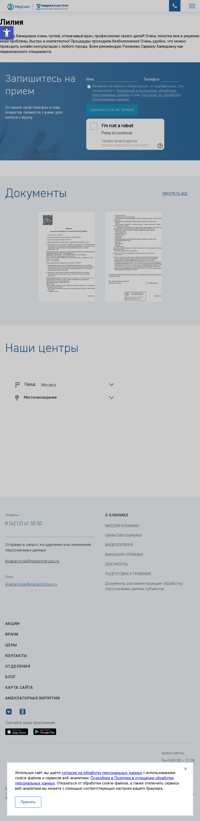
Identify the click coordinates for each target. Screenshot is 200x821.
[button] (7, 33)
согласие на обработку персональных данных (102, 773)
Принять (28, 802)
